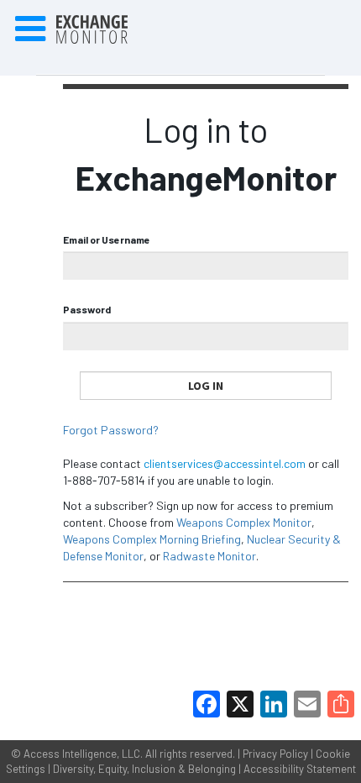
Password (87, 309)
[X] (240, 704)
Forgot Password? (111, 430)
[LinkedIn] (273, 704)
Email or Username (106, 239)
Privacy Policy (275, 753)
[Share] (341, 704)
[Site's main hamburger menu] (30, 29)
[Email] (307, 704)
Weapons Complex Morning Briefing (152, 539)
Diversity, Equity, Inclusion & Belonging (144, 768)
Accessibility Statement (299, 768)
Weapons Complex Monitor (243, 522)
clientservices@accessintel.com (225, 463)
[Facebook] (206, 704)
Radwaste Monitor (209, 556)
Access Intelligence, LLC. (83, 753)
